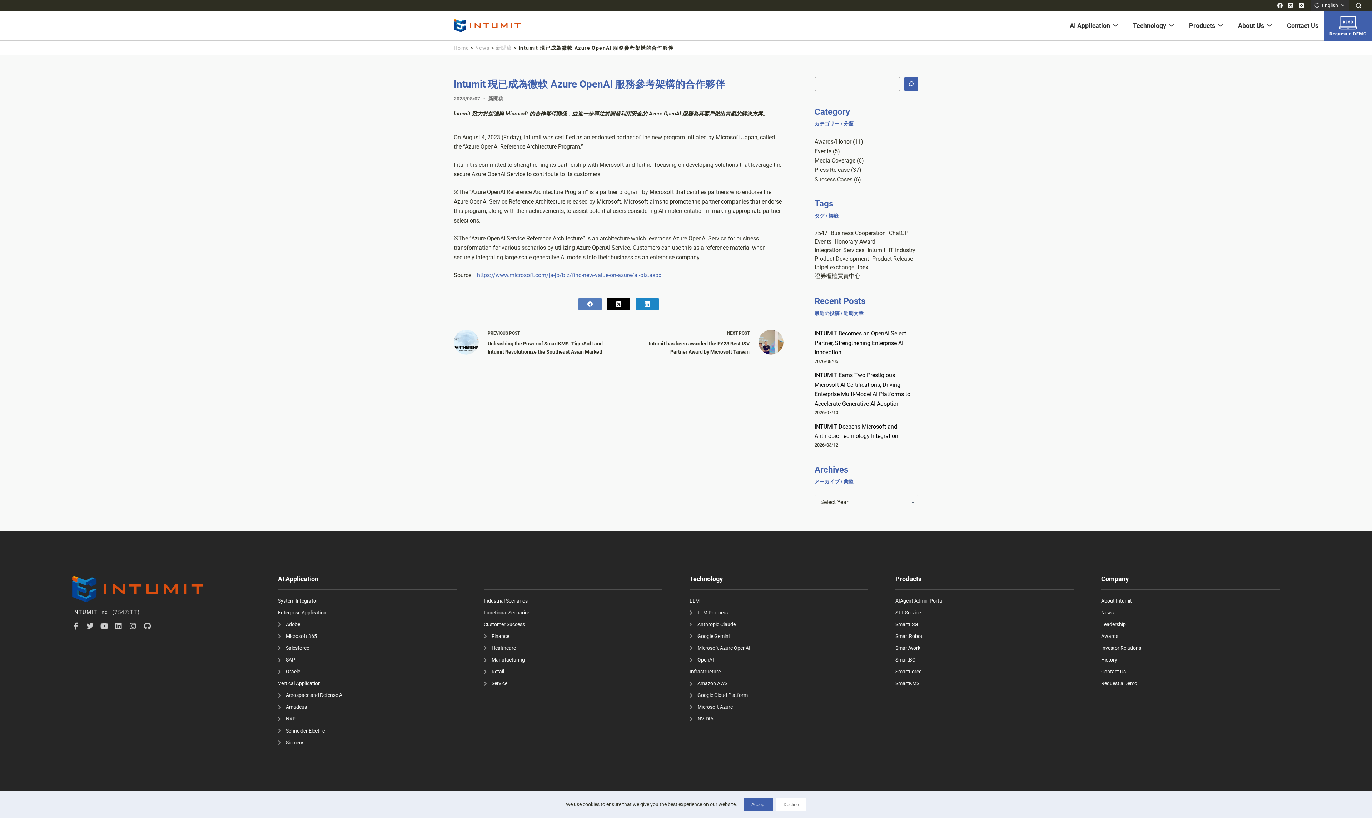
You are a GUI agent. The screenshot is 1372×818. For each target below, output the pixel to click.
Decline (791, 804)
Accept (758, 804)
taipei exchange (834, 267)
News (482, 48)
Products (1202, 25)
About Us (1251, 25)
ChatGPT (900, 233)
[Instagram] (1301, 5)
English (1330, 5)
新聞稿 (504, 48)
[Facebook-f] (75, 626)
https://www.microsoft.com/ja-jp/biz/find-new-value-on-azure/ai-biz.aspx (569, 275)
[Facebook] (1280, 5)
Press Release (832, 169)
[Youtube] (104, 626)
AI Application (1090, 25)
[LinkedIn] (647, 304)
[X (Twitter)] (1290, 5)
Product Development (842, 258)
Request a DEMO (1348, 33)
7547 (821, 233)
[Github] (147, 626)
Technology (1149, 25)
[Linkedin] (118, 626)
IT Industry (902, 250)
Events (823, 151)
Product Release (892, 258)
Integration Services (839, 250)
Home (461, 48)
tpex (863, 267)
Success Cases (833, 179)
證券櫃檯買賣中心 (837, 276)
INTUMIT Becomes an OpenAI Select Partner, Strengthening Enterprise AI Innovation (860, 343)
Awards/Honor (833, 141)
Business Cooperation (858, 233)
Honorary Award (855, 241)
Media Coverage (835, 160)
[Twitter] (90, 626)
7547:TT (126, 612)
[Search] (1358, 5)
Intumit (876, 250)
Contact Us (1302, 25)
